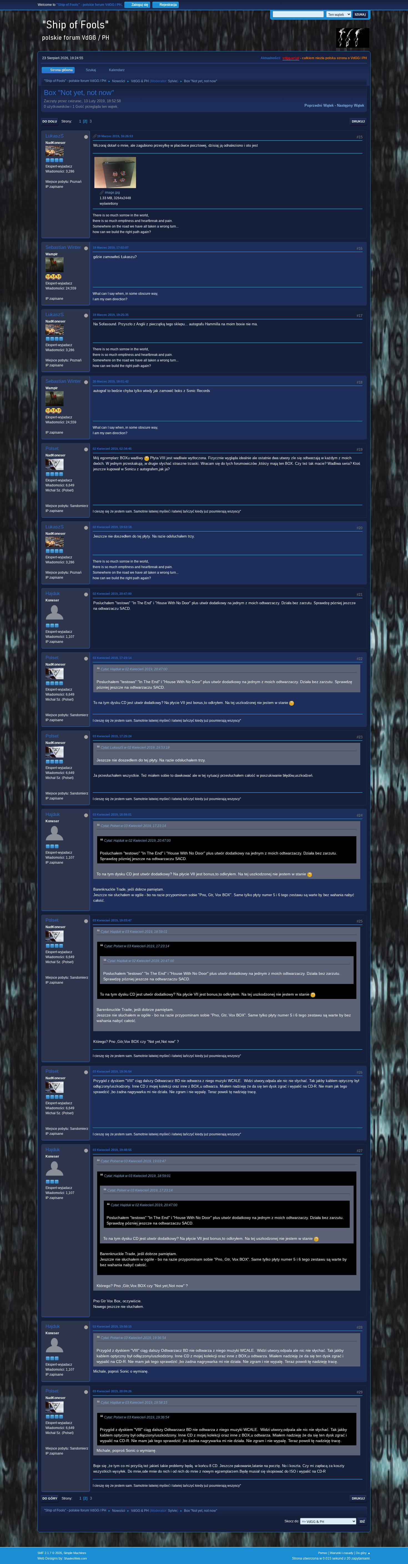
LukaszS (55, 136)
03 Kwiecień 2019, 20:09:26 (112, 1391)
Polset (52, 448)
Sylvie (172, 81)
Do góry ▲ (363, 1553)
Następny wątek (350, 105)
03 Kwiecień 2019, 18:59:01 (112, 814)
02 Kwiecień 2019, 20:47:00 (112, 593)
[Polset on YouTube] (48, 501)
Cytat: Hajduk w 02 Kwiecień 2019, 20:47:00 (134, 669)
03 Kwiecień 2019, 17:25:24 (112, 736)
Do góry (49, 1498)
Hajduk (53, 593)
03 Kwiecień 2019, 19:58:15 (112, 1326)
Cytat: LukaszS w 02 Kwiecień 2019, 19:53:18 (135, 747)
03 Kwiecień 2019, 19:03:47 (112, 920)
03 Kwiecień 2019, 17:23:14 (112, 657)
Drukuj (358, 121)
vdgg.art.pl (291, 58)
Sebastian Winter (63, 247)
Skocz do (291, 1521)
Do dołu (49, 121)
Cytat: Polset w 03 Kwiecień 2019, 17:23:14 (133, 826)
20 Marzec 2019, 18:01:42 (111, 381)
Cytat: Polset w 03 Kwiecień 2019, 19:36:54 (133, 1338)
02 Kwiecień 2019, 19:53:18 (112, 527)
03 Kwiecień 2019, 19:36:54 (112, 1071)
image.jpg (112, 192)
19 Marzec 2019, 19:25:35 (111, 314)
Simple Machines (75, 1553)
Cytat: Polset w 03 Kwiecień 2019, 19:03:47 (133, 1161)
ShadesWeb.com (75, 1558)
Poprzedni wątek (319, 105)
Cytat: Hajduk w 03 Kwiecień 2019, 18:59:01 (134, 932)
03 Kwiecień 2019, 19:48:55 (112, 1149)
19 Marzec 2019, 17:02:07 (111, 247)
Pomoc (323, 1553)
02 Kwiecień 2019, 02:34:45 (112, 448)
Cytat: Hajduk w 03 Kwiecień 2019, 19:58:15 (134, 1403)
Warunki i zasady (341, 1553)
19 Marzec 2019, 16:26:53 (115, 136)
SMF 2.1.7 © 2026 (49, 1553)
